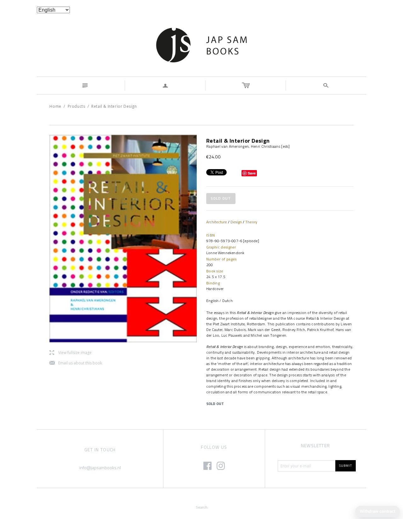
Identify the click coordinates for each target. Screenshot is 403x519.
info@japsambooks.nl (100, 467)
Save (252, 173)
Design (236, 222)
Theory (251, 222)
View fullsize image (70, 353)
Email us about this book (75, 363)
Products (76, 106)
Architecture (216, 222)
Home (55, 106)
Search (201, 507)
